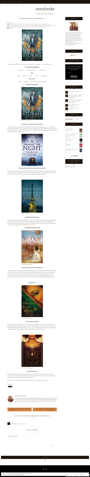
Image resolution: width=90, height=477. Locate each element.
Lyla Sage (67, 130)
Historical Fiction (32, 24)
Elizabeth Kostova (68, 140)
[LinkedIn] (75, 55)
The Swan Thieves (69, 139)
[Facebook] (71, 55)
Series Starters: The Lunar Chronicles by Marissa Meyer (45, 409)
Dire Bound (68, 144)
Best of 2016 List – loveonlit (20, 423)
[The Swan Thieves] (81, 140)
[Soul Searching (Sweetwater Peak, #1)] (81, 130)
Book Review (15, 24)
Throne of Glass (47, 26)
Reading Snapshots (38, 24)
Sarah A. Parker (68, 150)
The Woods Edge (41, 26)
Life (14, 1)
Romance (48, 24)
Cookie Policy (22, 474)
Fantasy (24, 24)
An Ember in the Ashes (28, 25)
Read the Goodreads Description (26, 120)
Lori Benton (13, 26)
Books (18, 24)
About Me (4, 1)
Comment (52, 445)
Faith (9, 1)
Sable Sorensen (68, 145)
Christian (21, 24)
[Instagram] (72, 55)
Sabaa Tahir (22, 26)
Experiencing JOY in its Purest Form (74, 105)
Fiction (27, 24)
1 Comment (11, 28)
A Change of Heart (12, 25)
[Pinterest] (74, 55)
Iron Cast (51, 25)
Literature (19, 1)
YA (50, 24)
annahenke (45, 9)
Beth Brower (68, 137)
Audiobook (10, 24)
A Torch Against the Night (19, 25)
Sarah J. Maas (26, 26)
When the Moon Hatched (71, 149)
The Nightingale (35, 26)
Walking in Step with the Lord (74, 108)
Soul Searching (69, 129)
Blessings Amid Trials (74, 91)
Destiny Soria (41, 25)
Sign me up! (73, 76)
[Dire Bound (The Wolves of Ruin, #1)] (81, 145)
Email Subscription (74, 60)
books (37, 25)
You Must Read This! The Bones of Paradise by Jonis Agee (19, 409)
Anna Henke (11, 22)
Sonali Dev (31, 26)
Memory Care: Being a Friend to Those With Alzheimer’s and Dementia (75, 96)
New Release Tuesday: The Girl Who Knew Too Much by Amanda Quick (76, 101)
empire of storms (46, 25)
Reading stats (44, 24)
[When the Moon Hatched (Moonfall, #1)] (81, 150)
